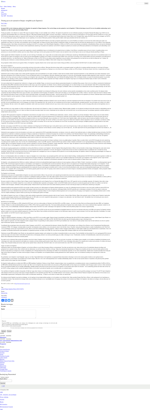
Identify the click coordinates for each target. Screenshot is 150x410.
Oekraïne (2, 364)
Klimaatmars (3, 337)
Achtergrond (4, 10)
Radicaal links (4, 293)
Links (2, 12)
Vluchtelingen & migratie (5, 371)
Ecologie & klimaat (4, 351)
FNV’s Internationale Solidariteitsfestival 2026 (11, 340)
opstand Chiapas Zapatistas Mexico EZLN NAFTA (12, 289)
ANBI (1, 392)
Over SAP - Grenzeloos (7, 16)
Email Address (4, 379)
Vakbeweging (3, 367)
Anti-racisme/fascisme (5, 349)
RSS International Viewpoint (6, 406)
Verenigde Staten (4, 369)
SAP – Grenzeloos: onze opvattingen (8, 394)
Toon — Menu (3, 6)
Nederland (2, 362)
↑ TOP (3, 386)
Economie (2, 352)
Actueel (3, 8)
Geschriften (4, 14)
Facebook (2, 399)
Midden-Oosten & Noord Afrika (7, 361)
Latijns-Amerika (3, 357)
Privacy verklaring (4, 397)
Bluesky (2, 402)
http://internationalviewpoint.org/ (22, 283)
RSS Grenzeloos (3, 404)
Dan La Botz (4, 23)
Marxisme (2, 359)
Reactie (3, 309)
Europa (1, 354)
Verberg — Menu (11, 6)
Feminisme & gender (4, 356)
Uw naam (3, 306)
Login (1, 409)
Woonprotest (3, 344)
